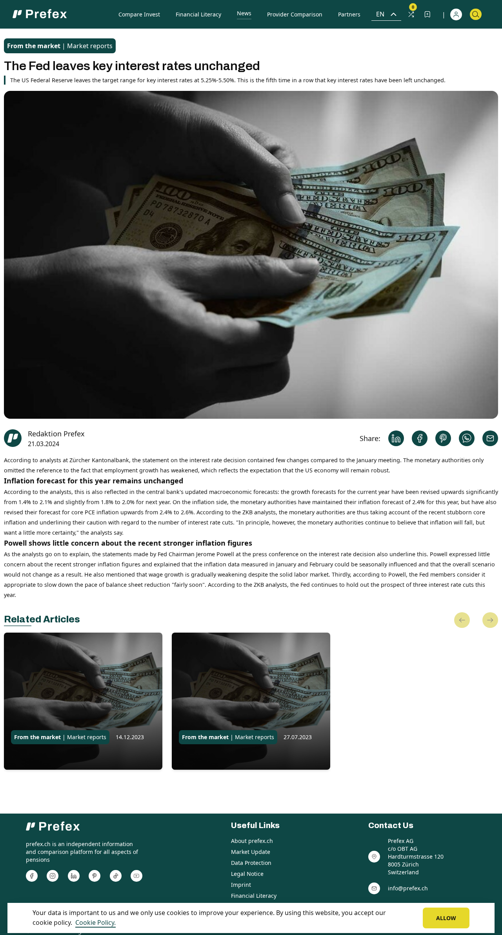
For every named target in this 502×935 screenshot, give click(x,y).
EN (380, 14)
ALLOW (446, 918)
